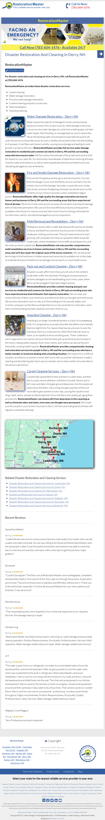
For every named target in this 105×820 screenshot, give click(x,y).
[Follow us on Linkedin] (56, 800)
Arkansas (25, 784)
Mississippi (89, 787)
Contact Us (69, 771)
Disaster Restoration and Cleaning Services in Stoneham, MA (38, 505)
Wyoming (60, 796)
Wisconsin (52, 796)
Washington (92, 793)
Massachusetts (61, 787)
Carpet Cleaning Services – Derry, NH (51, 371)
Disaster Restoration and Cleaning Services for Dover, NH (37, 487)
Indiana (11, 787)
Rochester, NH (8, 753)
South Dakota (48, 793)
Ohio (91, 790)
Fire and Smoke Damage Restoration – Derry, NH (58, 172)
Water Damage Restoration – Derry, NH (52, 116)
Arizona (17, 784)
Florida (81, 784)
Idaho (100, 784)
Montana (6, 790)
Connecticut (49, 784)
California (32, 784)
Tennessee (58, 793)
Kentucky (30, 787)
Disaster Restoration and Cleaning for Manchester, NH (35, 490)
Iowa (17, 787)
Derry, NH (26, 757)
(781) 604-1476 (80, 7)
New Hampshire (31, 790)
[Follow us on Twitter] (52, 800)
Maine (45, 787)
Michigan (72, 787)
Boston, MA (9, 760)
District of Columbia (70, 784)
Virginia (83, 793)
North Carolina (72, 790)
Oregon (6, 793)
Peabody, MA (22, 750)
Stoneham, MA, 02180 (11, 747)
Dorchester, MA (17, 763)
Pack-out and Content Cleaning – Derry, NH (54, 266)
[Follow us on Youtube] (60, 800)
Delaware (58, 784)
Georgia (88, 784)
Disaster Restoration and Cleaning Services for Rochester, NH (39, 501)
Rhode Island (25, 793)
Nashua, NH (21, 753)
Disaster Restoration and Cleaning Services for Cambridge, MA (39, 483)
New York (61, 790)
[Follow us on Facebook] (48, 800)
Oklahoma (97, 790)
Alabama (5, 784)
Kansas (22, 787)
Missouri (98, 787)
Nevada (21, 790)
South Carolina (36, 793)
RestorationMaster (25, 812)
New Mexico (52, 790)
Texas (65, 793)
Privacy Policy (53, 771)
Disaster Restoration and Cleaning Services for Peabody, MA (38, 498)
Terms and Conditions (32, 771)
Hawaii (94, 784)
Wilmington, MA (22, 760)
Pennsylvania (15, 793)
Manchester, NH (14, 757)
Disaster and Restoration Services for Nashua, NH (33, 494)
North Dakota (83, 790)
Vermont (77, 793)
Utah (70, 793)
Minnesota (80, 787)
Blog (80, 771)
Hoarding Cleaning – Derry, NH (46, 315)
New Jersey (42, 790)
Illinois (5, 787)
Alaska (11, 784)
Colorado (40, 784)
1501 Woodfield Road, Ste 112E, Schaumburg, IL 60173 (53, 812)
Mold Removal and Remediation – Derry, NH (55, 221)
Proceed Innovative (57, 818)
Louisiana (38, 787)
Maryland (52, 787)
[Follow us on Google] (43, 800)
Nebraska (13, 790)
